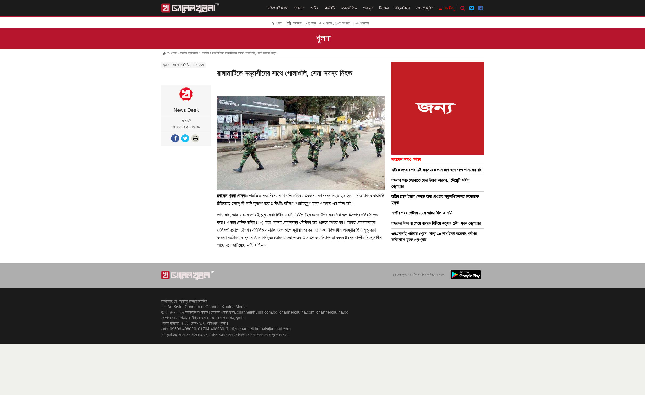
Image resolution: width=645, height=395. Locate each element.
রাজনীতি (330, 8)
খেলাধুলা (368, 8)
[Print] (195, 139)
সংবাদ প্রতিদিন (189, 53)
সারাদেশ (299, 8)
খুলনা (323, 38)
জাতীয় (314, 8)
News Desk (186, 110)
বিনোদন (384, 8)
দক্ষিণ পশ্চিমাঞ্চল (278, 8)
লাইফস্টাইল (402, 8)
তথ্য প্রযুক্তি (425, 8)
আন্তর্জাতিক (349, 8)
